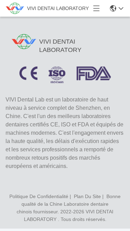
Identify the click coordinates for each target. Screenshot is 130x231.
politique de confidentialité (38, 196)
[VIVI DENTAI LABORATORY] (15, 8)
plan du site (87, 196)
